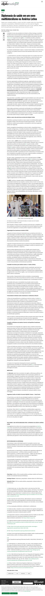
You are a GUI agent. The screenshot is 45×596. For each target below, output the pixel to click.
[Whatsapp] (4, 38)
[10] (40, 298)
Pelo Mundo (3, 583)
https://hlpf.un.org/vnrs (29, 517)
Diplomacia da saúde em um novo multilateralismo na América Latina (19, 17)
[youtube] (40, 584)
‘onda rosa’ (9, 37)
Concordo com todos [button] (5, 593)
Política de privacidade (5, 584)
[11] (32, 364)
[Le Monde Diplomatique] (10, 5)
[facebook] (37, 584)
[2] (42, 47)
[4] (10, 147)
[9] (30, 292)
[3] (25, 144)
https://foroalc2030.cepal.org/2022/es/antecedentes (23, 530)
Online (3, 10)
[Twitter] (4, 36)
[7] (25, 234)
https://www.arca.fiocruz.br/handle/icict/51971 (22, 567)
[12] (20, 400)
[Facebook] (4, 33)
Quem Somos (3, 580)
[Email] (4, 40)
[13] (19, 409)
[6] (7, 520)
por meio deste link (26, 591)
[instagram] (42, 584)
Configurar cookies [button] (14, 593)
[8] (21, 279)
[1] (23, 37)
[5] (30, 159)
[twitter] (35, 584)
